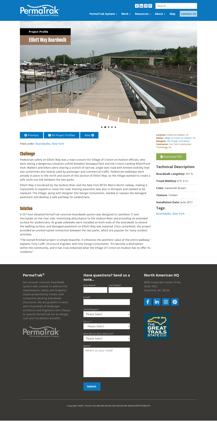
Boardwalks (43, 143)
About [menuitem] (159, 14)
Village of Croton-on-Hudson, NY (180, 138)
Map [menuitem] (172, 14)
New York (58, 143)
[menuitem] (187, 13)
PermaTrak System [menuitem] (102, 14)
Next (88, 135)
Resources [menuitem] (142, 14)
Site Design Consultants (178, 141)
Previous (33, 135)
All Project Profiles (63, 135)
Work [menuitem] (124, 14)
